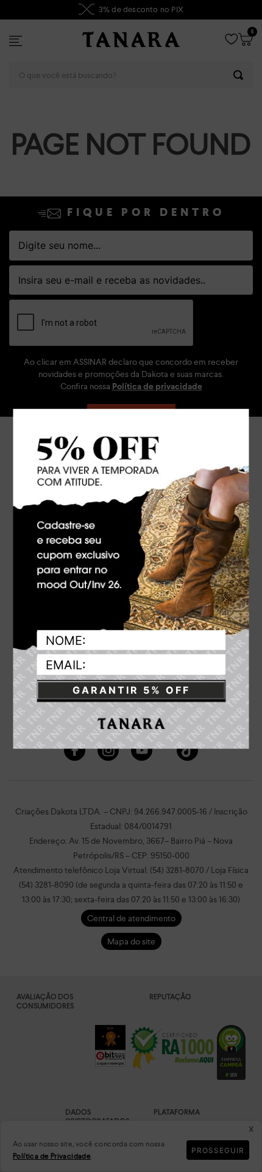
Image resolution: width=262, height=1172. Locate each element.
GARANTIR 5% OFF (131, 691)
